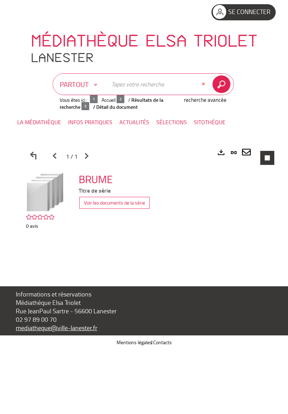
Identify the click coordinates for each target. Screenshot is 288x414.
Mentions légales (134, 342)
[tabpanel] (144, 202)
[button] (39, 122)
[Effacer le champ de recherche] (204, 84)
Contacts (162, 342)
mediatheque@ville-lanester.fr (56, 327)
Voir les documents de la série (114, 202)
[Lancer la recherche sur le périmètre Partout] (223, 84)
